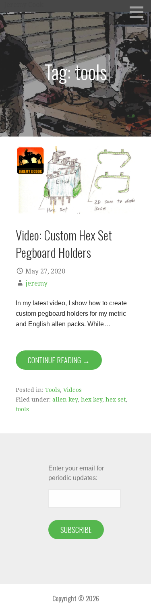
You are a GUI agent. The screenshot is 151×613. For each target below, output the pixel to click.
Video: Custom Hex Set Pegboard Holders (64, 243)
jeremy (36, 283)
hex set (115, 399)
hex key (91, 399)
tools (22, 409)
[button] (139, 12)
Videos (72, 390)
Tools (52, 390)
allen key (65, 399)
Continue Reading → (59, 360)
